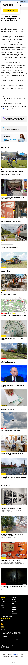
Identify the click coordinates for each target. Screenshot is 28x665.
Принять (14, 662)
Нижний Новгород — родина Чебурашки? (11, 559)
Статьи (2, 599)
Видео (2, 607)
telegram (6, 618)
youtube (4, 618)
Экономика (14, 599)
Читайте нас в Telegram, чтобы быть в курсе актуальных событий (14, 129)
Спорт (13, 603)
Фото (2, 603)
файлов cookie (16, 654)
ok (7, 618)
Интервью (3, 601)
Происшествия (15, 609)
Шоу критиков (5, 108)
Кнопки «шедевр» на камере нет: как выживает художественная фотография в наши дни (12, 506)
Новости (3, 597)
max (11, 618)
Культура (13, 605)
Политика (14, 597)
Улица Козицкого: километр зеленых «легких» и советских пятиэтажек (12, 534)
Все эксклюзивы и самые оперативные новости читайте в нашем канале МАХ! (14, 119)
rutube (9, 618)
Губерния (14, 607)
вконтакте (2, 618)
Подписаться (10, 10)
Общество (14, 601)
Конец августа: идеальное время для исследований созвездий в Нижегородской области (13, 586)
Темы (2, 605)
